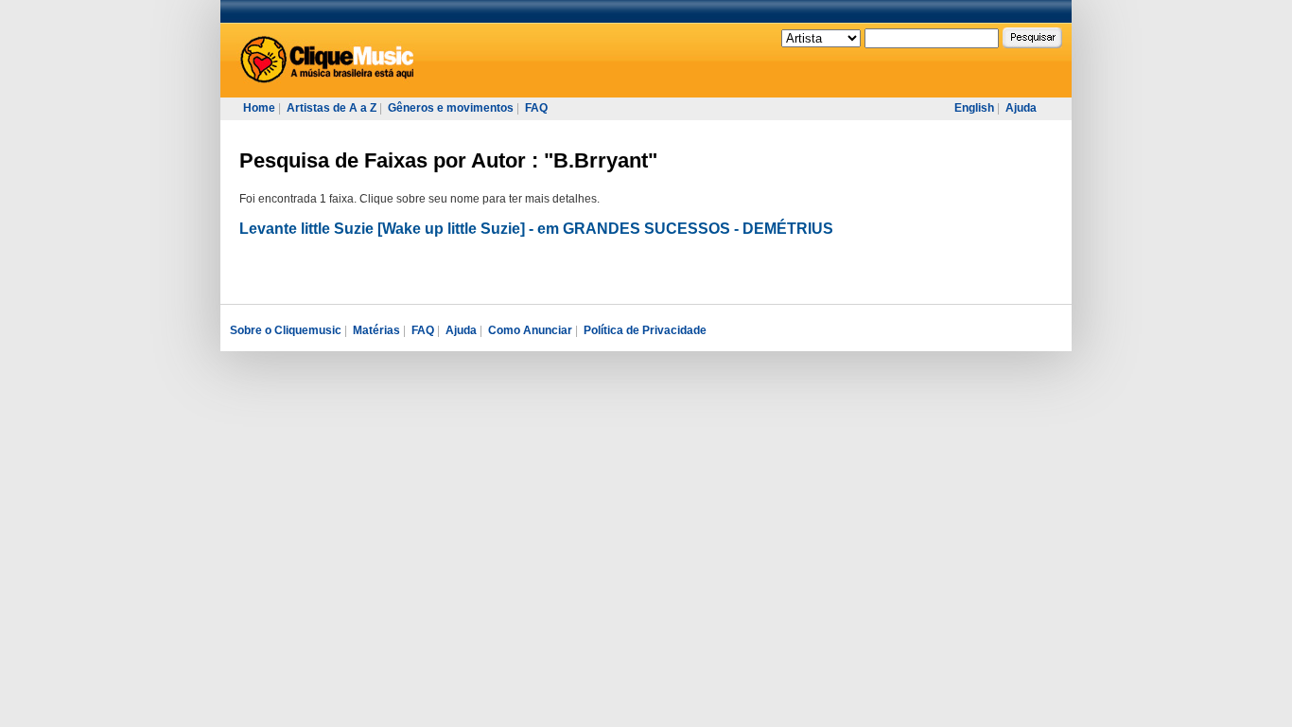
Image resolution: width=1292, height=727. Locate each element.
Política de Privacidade (645, 330)
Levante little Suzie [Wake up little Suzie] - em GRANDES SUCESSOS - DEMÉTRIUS (536, 229)
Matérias (376, 330)
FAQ (536, 108)
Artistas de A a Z (331, 108)
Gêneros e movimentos (451, 108)
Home (259, 108)
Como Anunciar (530, 330)
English (974, 108)
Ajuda (1021, 108)
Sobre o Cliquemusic (285, 330)
